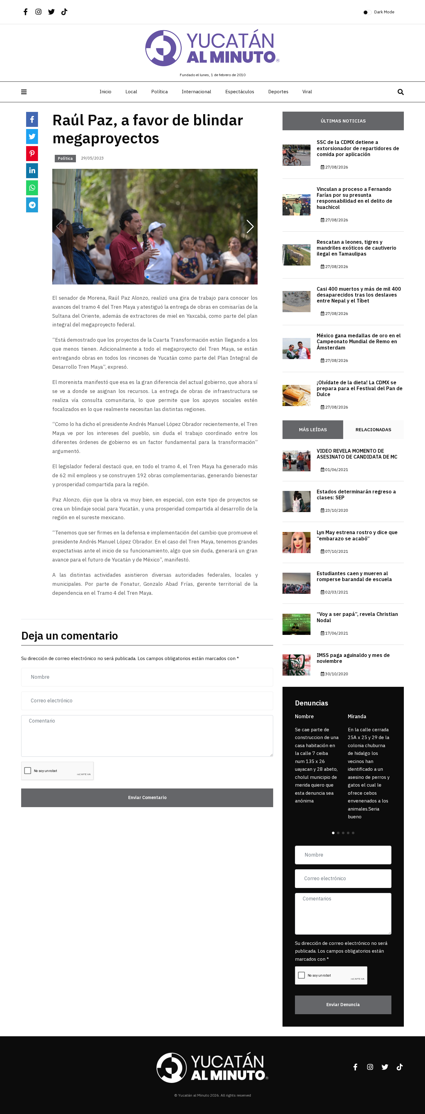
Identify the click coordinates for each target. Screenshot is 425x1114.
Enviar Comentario (147, 797)
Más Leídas (313, 429)
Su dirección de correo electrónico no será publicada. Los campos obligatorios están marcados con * (341, 951)
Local (131, 91)
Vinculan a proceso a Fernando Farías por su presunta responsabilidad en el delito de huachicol (354, 198)
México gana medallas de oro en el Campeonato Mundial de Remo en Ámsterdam (359, 341)
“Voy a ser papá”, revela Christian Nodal (357, 617)
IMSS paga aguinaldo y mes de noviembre (353, 658)
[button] (250, 226)
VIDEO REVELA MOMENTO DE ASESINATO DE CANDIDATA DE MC (357, 454)
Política (159, 91)
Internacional (196, 91)
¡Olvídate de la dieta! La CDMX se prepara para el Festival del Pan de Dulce (360, 388)
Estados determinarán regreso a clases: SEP (356, 495)
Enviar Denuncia (343, 1004)
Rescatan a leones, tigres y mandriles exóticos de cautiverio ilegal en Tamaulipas (356, 248)
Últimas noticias (343, 121)
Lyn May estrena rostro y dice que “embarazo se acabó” (357, 535)
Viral (307, 91)
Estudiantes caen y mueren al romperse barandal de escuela (354, 576)
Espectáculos (239, 91)
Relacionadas (373, 429)
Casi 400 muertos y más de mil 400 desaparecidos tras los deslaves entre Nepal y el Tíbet (359, 295)
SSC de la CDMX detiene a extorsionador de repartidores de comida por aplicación (358, 148)
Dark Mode (384, 12)
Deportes (278, 91)
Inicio (105, 91)
